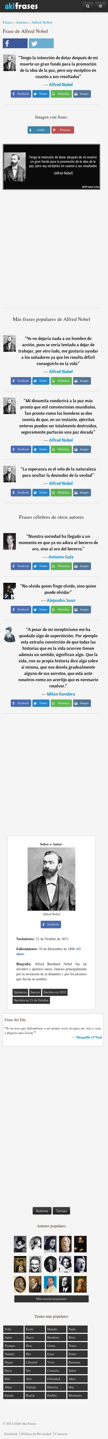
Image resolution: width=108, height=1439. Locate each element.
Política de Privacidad (36, 1433)
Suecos (35, 992)
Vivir (50, 1362)
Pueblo (52, 1395)
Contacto (61, 1433)
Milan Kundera (61, 694)
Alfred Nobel (41, 22)
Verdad (9, 1354)
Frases (8, 22)
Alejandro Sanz (61, 600)
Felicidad (53, 1378)
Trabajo (31, 1387)
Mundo (52, 1329)
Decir (8, 1370)
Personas (74, 1362)
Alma (8, 1387)
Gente (51, 1345)
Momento (75, 1395)
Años (72, 1378)
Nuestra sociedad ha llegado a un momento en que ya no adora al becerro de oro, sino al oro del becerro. (58, 542)
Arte (29, 1378)
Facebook (11, 1433)
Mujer (9, 1362)
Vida (8, 1329)
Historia (52, 1387)
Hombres (53, 1337)
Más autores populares (51, 1299)
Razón (30, 1395)
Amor (8, 1337)
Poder (72, 1354)
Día (28, 1354)
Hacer (30, 1337)
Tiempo (10, 1345)
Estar (50, 1354)
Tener (72, 1345)
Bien (72, 1337)
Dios (29, 1345)
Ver (28, 1370)
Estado (9, 1395)
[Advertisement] (54, 251)
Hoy (71, 1387)
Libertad (31, 1362)
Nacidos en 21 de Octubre (31, 1000)
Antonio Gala (61, 557)
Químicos (20, 992)
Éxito (29, 1329)
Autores (22, 22)
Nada (72, 1329)
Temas (61, 1210)
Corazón (53, 1370)
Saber (72, 1370)
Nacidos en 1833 (54, 992)
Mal (7, 1378)
